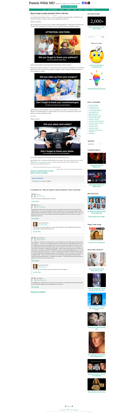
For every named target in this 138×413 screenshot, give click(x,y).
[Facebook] (83, 2)
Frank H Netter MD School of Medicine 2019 (96, 185)
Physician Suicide (93, 128)
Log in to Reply (35, 201)
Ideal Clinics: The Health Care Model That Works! (69, 169)
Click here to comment (38, 292)
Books (80, 9)
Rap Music (91, 133)
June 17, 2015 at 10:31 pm (41, 206)
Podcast (87, 9)
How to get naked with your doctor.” (44, 162)
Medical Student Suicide (95, 116)
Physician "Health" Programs (96, 121)
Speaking (68, 9)
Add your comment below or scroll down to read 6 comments (42, 172)
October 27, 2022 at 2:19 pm (41, 280)
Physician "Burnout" (94, 119)
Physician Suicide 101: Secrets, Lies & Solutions (96, 374)
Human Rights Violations (95, 110)
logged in (40, 181)
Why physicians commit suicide (96, 392)
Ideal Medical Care (94, 112)
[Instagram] (86, 2)
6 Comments (54, 14)
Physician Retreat (93, 126)
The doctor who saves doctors (96, 242)
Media (74, 9)
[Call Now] (69, 7)
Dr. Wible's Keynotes (94, 109)
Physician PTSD (93, 125)
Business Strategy (93, 105)
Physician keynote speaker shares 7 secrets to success (47, 167)
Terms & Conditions (74, 409)
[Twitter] (88, 2)
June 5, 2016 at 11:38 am (40, 239)
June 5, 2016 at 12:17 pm (42, 266)
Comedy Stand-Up (93, 107)
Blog (44, 9)
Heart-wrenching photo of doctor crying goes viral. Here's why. (97, 289)
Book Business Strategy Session (97, 89)
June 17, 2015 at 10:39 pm (42, 224)
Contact (93, 9)
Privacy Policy (63, 409)
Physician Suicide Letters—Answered (96, 130)
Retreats (62, 9)
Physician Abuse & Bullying (96, 123)
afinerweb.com (89, 411)
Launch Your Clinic (52, 9)
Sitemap (69, 406)
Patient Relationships (94, 117)
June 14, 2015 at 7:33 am (40, 196)
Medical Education (93, 114)
